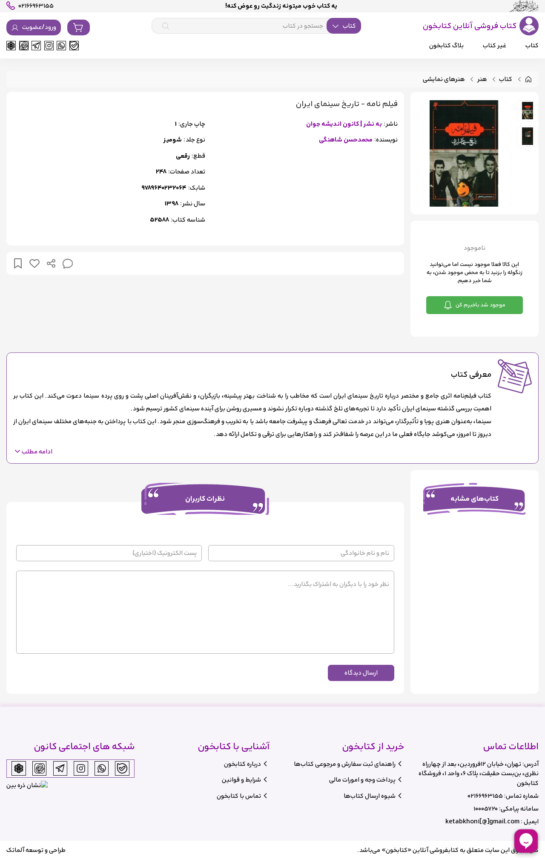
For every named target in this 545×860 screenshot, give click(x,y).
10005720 (485, 808)
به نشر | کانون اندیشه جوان (344, 124)
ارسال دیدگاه (361, 672)
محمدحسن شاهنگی (346, 140)
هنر (482, 79)
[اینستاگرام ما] (49, 45)
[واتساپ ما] (61, 45)
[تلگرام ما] (36, 45)
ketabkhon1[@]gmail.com (482, 821)
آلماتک (15, 850)
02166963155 (485, 796)
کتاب (505, 79)
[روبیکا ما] (11, 45)
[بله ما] (74, 45)
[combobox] (256, 26)
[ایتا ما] (24, 45)
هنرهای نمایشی (444, 79)
